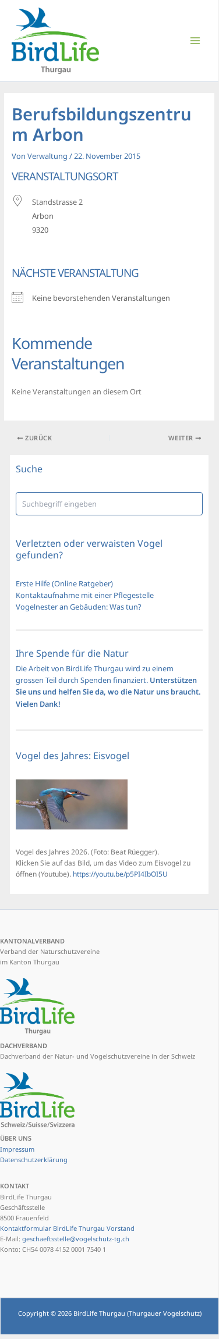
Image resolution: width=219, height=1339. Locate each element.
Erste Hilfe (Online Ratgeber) (64, 583)
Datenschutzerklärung (34, 1159)
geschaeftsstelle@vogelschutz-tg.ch (75, 1238)
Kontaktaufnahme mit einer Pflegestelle (85, 595)
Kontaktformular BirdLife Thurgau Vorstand (67, 1228)
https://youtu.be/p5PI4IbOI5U (120, 874)
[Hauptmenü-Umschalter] (195, 40)
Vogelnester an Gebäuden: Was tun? (79, 606)
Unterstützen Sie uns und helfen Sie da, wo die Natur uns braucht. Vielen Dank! (108, 692)
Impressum (17, 1149)
